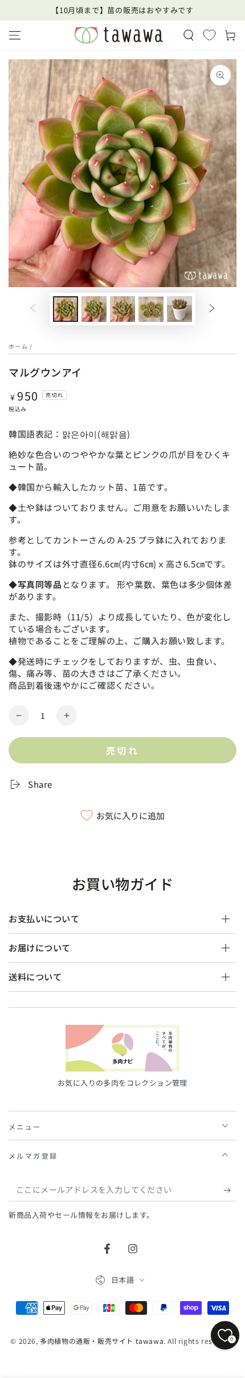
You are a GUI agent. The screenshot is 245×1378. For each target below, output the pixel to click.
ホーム (18, 346)
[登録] (229, 1190)
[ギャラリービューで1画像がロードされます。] (65, 309)
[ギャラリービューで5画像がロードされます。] (179, 309)
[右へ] (211, 309)
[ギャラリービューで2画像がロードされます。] (94, 309)
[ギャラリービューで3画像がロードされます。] (122, 309)
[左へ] (33, 309)
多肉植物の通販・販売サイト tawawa (102, 1341)
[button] (188, 35)
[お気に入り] (209, 34)
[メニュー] (15, 35)
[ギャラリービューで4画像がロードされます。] (151, 309)
